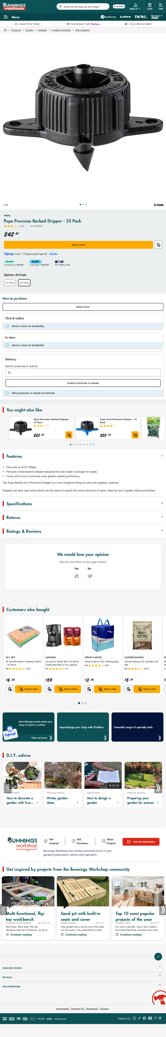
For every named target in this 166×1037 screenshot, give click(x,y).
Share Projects (111, 841)
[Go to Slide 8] (93, 444)
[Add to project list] (158, 245)
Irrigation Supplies (61, 30)
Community (62, 1009)
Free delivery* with (80, 24)
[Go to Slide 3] (85, 204)
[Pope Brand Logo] (158, 205)
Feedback (92, 1009)
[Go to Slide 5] (83, 444)
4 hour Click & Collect (140, 24)
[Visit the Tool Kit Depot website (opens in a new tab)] (141, 17)
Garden (29, 30)
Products (16, 30)
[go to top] (158, 957)
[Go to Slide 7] (90, 444)
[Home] (5, 30)
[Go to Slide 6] (87, 444)
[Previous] (8, 787)
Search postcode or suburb (21, 366)
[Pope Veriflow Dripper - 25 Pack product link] (153, 428)
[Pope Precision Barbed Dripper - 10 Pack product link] (20, 428)
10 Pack (9, 282)
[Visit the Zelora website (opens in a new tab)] (125, 17)
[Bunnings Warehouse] (14, 9)
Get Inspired (54, 841)
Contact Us (77, 1009)
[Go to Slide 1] (80, 204)
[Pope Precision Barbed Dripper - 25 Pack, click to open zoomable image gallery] (83, 116)
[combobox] (83, 6)
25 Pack (24, 282)
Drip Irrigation (82, 30)
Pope (7, 215)
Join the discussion (144, 841)
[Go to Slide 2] (83, 204)
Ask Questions (83, 841)
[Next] (158, 787)
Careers (104, 1009)
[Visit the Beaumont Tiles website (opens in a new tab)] (108, 17)
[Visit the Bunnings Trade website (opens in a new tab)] (156, 17)
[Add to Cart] (68, 434)
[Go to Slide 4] (80, 444)
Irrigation (42, 30)
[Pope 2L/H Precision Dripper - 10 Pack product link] (87, 428)
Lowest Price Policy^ (29, 24)
